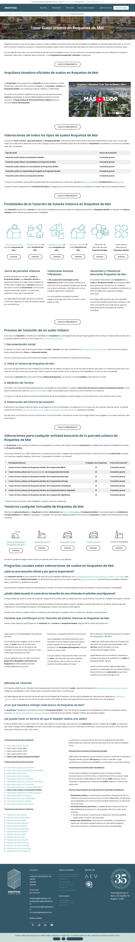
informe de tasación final (51, 338)
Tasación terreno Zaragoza (17, 828)
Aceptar (56, 939)
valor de (91, 182)
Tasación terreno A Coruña (17, 842)
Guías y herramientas (85, 8)
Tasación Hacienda (77, 244)
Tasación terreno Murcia (16, 814)
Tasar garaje (93, 541)
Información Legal (66, 902)
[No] (132, 937)
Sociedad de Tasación (12, 14)
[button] (48, 8)
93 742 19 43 (35, 893)
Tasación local (41, 541)
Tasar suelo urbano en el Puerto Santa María (24, 781)
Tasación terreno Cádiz (16, 834)
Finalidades (56, 8)
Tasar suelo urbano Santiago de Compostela (24, 770)
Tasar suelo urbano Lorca (16, 773)
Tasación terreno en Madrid (17, 845)
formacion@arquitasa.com (41, 912)
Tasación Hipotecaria (14, 244)
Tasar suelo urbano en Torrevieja (20, 784)
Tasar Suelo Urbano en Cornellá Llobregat (23, 792)
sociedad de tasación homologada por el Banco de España (99, 576)
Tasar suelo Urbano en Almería (58, 14)
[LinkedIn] (45, 925)
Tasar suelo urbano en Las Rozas (19, 778)
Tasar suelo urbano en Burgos (18, 801)
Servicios (43, 8)
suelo (118, 182)
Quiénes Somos (105, 8)
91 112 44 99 (69, 2)
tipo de (71, 512)
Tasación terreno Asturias (17, 840)
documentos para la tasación (94, 349)
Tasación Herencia (34, 244)
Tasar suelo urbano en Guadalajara (20, 798)
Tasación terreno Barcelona (18, 817)
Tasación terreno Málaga (16, 826)
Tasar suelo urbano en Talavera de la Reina (24, 787)
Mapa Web (63, 905)
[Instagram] (39, 925)
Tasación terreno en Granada (18, 848)
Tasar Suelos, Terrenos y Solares (34, 14)
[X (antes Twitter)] (33, 925)
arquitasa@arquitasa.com (94, 2)
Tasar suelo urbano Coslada (17, 776)
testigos (124, 688)
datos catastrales (88, 579)
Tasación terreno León (15, 837)
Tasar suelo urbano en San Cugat (20, 804)
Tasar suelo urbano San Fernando (20, 767)
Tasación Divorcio (55, 244)
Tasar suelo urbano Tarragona (19, 795)
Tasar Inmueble (121, 8)
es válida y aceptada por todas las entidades (27, 713)
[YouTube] (52, 925)
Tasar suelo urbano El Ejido (17, 745)
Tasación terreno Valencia (17, 823)
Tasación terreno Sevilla (16, 820)
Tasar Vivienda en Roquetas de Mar (15, 543)
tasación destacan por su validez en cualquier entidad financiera (49, 410)
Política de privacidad (75, 939)
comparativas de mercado (109, 688)
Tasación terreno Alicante (17, 831)
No (64, 939)
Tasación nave (67, 541)
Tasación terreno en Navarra (18, 851)
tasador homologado (38, 390)
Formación (70, 8)
